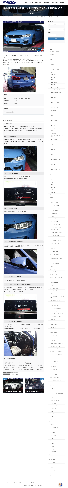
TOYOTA (51, 411)
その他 (51, 419)
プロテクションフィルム (55, 229)
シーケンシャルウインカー (56, 380)
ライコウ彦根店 (53, 449)
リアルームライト (54, 251)
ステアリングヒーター (55, 261)
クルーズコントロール (55, 300)
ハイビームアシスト (54, 305)
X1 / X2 (51, 144)
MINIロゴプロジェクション (56, 277)
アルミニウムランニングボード (56, 240)
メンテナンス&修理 (54, 202)
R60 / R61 (52, 64)
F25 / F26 (53, 162)
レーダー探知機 (53, 406)
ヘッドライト (53, 271)
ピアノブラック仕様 (54, 263)
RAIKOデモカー (53, 197)
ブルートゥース (53, 335)
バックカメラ (53, 285)
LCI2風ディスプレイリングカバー (57, 351)
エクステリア (53, 366)
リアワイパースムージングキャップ (57, 357)
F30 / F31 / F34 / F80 (14, 372)
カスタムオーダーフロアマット (56, 346)
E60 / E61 (53, 122)
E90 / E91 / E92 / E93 (55, 102)
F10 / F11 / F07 (54, 117)
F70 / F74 (53, 72)
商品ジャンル (52, 424)
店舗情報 (32, 482)
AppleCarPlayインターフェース (56, 343)
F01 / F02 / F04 (54, 139)
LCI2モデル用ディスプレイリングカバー (57, 255)
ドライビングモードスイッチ (56, 311)
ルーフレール (53, 246)
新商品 (51, 440)
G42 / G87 (53, 74)
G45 (52, 157)
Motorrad (52, 194)
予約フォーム (14, 482)
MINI (51, 49)
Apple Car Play (53, 324)
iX (50, 174)
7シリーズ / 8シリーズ (55, 128)
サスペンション (53, 369)
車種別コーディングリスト (24, 482)
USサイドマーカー (54, 274)
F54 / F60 (52, 59)
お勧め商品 (52, 443)
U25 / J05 (52, 54)
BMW (51, 66)
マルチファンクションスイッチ (56, 308)
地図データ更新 (53, 332)
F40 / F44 (53, 77)
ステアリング (53, 403)
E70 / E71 (53, 172)
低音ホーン (52, 248)
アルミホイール (53, 363)
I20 (52, 177)
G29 (52, 182)
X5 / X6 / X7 (52, 164)
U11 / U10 (53, 146)
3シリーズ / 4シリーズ (55, 89)
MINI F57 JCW (53, 200)
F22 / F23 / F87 (54, 82)
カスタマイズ (52, 340)
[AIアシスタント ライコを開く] (60, 484)
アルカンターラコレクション (56, 354)
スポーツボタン (53, 338)
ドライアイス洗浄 (54, 221)
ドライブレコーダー (54, 400)
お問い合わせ (6, 482)
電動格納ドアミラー (54, 282)
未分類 (50, 475)
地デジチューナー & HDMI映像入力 (57, 394)
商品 (49, 421)
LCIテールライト (53, 269)
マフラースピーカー (54, 372)
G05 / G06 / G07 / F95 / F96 (57, 167)
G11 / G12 (53, 133)
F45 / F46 (53, 84)
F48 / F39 (53, 149)
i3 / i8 (51, 189)
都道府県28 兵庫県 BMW (16, 374)
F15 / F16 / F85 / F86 (55, 169)
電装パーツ (52, 465)
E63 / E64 (53, 125)
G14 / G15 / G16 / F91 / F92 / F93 (57, 136)
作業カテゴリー (52, 459)
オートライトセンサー (55, 321)
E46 (52, 105)
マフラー (52, 382)
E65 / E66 (53, 141)
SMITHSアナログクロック (55, 348)
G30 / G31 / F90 (54, 112)
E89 (52, 184)
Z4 (51, 179)
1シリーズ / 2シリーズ (55, 69)
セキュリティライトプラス (56, 361)
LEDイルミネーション (55, 377)
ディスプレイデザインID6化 (56, 258)
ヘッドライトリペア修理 (55, 227)
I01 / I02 (53, 192)
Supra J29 (52, 413)
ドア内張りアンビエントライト (56, 316)
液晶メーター (53, 319)
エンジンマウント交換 (55, 224)
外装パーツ (52, 266)
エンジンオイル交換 (54, 205)
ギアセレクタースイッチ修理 (56, 232)
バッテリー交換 (53, 213)
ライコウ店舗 (51, 446)
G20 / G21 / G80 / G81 (56, 92)
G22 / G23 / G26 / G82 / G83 (57, 95)
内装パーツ (52, 293)
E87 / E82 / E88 (54, 87)
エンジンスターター (54, 408)
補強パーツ (52, 388)
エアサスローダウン (54, 288)
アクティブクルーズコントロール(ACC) (57, 297)
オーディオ (52, 329)
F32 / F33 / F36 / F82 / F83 (56, 100)
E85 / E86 (53, 187)
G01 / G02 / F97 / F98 (55, 159)
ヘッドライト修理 (54, 210)
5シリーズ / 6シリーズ (55, 107)
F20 (52, 79)
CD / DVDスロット (54, 327)
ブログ (50, 46)
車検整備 (52, 216)
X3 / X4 (51, 154)
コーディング (52, 462)
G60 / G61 (53, 110)
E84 (52, 151)
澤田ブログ (52, 416)
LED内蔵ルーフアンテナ (55, 280)
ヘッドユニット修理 (54, 235)
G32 (52, 115)
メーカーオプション (54, 237)
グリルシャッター (54, 290)
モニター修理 (53, 218)
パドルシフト (53, 302)
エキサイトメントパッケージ (56, 313)
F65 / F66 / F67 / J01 (54, 51)
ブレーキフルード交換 (55, 208)
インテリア (52, 391)
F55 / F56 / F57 (53, 56)
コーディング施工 (10, 112)
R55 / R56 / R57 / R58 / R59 (56, 61)
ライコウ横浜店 (53, 451)
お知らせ (50, 473)
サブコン (52, 385)
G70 (52, 130)
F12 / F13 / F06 (54, 120)
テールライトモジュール (55, 374)
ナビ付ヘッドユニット (55, 243)
